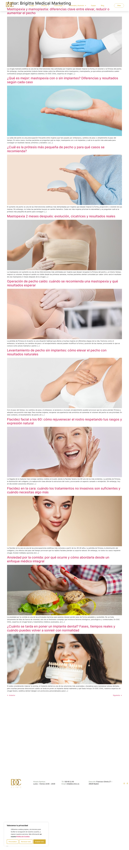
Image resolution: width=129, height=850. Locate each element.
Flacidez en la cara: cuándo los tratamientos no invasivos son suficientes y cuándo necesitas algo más (63, 490)
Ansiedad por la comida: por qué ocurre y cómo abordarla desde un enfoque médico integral (58, 559)
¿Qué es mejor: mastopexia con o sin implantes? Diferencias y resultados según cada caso (62, 80)
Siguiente (117, 695)
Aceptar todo (39, 841)
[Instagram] (124, 783)
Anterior (11, 695)
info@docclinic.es (73, 784)
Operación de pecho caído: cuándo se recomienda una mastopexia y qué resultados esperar (62, 283)
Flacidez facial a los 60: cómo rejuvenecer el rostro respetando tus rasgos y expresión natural (64, 421)
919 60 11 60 (69, 782)
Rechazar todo (26, 841)
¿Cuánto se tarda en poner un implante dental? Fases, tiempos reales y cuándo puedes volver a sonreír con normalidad (61, 628)
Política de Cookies (23, 836)
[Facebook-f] (127, 783)
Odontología (58, 5)
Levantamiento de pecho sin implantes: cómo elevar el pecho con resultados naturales (57, 352)
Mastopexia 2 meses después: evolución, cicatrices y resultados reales (61, 216)
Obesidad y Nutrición (76, 5)
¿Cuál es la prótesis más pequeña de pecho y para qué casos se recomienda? (56, 149)
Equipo (93, 5)
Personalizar (13, 841)
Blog (102, 5)
